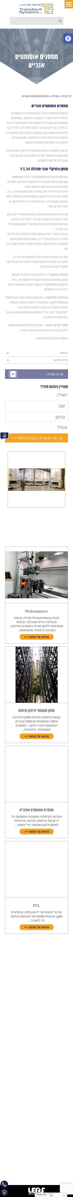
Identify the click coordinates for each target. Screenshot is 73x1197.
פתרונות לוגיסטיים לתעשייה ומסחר (45, 1059)
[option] (36, 480)
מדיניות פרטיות (56, 1003)
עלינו (62, 987)
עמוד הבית (59, 965)
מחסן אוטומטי (57, 1108)
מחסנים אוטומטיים (54, 1092)
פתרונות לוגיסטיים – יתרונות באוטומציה (42, 1054)
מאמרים (60, 981)
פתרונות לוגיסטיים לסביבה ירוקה (46, 1048)
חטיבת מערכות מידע (53, 1043)
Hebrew (41, 1194)
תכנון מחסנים (57, 1075)
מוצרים (55, 96)
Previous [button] (69, 476)
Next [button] (3, 476)
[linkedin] (46, 1168)
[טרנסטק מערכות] (36, 9)
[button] (68, 38)
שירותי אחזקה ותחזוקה (52, 1065)
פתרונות (60, 970)
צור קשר (60, 992)
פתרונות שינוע (57, 1081)
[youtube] (38, 1168)
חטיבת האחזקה (56, 1032)
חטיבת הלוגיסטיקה (54, 1037)
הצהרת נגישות (57, 997)
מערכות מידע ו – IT (53, 1070)
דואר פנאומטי (57, 1119)
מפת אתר (59, 1008)
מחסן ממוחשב (57, 1097)
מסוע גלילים (58, 1086)
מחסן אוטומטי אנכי (54, 1103)
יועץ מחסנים (58, 1113)
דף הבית (67, 96)
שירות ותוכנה (57, 976)
